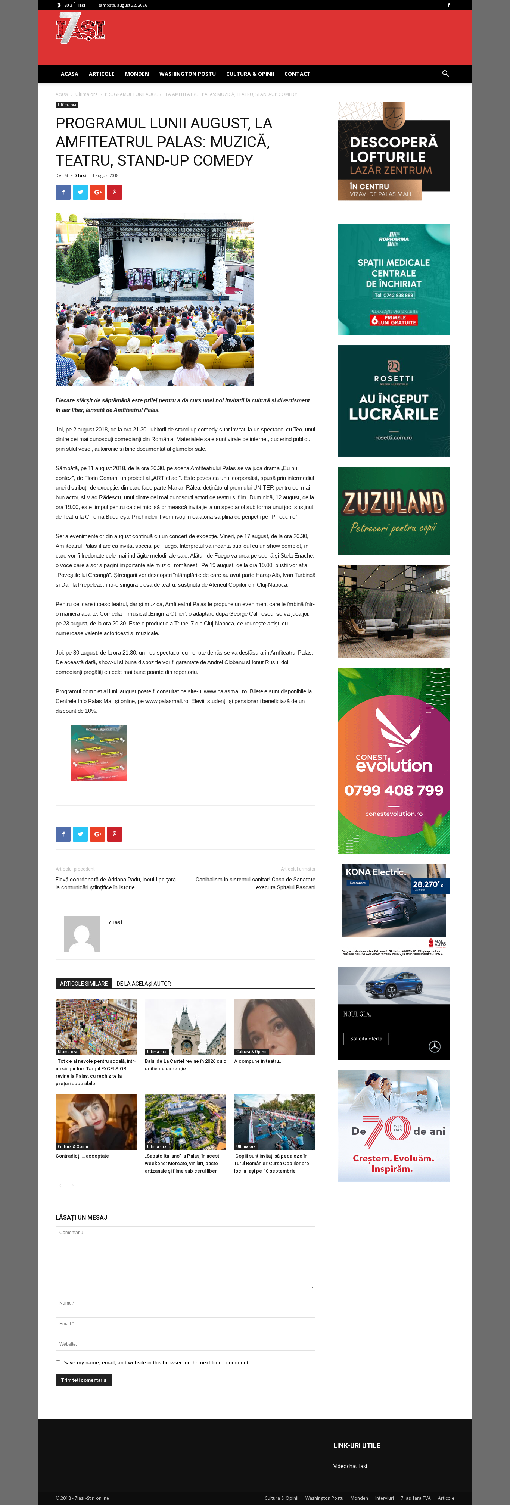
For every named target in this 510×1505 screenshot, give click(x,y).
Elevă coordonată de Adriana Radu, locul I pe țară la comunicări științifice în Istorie (116, 883)
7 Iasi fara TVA (416, 1498)
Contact (297, 73)
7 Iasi (80, 175)
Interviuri (384, 1498)
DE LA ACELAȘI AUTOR (144, 984)
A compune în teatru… (258, 1061)
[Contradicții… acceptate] (96, 1122)
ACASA (69, 73)
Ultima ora (86, 94)
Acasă (62, 94)
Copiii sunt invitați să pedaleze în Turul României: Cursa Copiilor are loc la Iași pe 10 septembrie (271, 1163)
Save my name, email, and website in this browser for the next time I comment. (156, 1362)
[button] (445, 74)
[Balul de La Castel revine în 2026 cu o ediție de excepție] (185, 1027)
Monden (137, 73)
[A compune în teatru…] (274, 1027)
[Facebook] (448, 5)
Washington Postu (187, 73)
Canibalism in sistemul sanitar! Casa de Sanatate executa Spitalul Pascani (255, 883)
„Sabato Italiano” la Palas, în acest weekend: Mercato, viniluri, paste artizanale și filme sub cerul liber (182, 1163)
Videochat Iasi (350, 1466)
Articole (102, 73)
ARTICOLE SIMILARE (84, 984)
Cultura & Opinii (250, 73)
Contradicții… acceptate (82, 1156)
